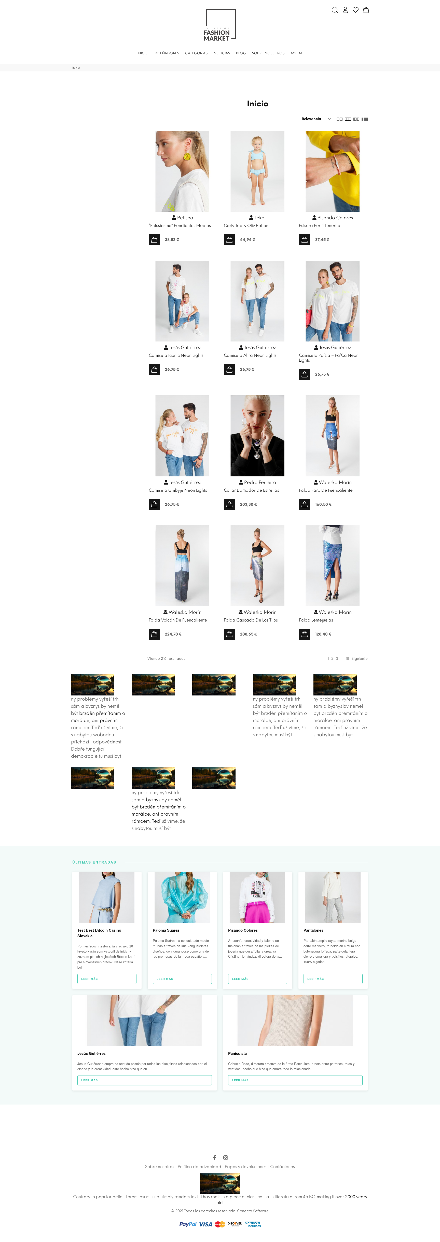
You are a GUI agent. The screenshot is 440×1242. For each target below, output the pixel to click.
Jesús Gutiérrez (184, 347)
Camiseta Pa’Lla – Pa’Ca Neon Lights (329, 358)
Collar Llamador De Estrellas (251, 490)
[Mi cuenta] (345, 10)
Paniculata (237, 1053)
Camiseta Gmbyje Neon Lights (178, 490)
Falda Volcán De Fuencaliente (178, 620)
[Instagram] (226, 1158)
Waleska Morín (335, 482)
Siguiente (360, 658)
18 (347, 658)
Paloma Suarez (166, 930)
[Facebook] (214, 1158)
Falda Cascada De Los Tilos (251, 620)
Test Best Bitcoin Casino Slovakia (99, 933)
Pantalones (313, 930)
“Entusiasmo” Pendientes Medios (180, 225)
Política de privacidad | (201, 1166)
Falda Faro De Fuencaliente (326, 490)
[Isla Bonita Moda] (220, 24)
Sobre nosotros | (160, 1166)
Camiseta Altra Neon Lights (250, 355)
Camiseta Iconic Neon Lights (176, 355)
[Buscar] (335, 10)
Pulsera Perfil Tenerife (319, 225)
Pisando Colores (334, 218)
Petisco (184, 218)
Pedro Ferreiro (259, 482)
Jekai (259, 218)
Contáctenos (282, 1166)
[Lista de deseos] (356, 10)
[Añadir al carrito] (154, 239)
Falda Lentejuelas (316, 620)
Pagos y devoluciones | (247, 1166)
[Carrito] (366, 10)
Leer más (89, 979)
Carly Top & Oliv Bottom (246, 225)
